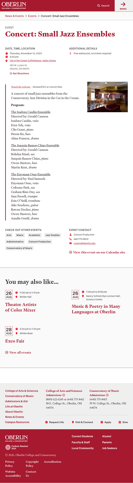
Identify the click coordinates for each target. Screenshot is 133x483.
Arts (8, 235)
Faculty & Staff (81, 442)
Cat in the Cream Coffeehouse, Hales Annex (33, 60)
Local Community (83, 448)
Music (20, 235)
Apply (107, 422)
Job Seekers (109, 448)
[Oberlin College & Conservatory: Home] (14, 5)
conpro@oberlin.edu (84, 243)
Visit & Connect (84, 422)
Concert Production (40, 241)
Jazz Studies (53, 235)
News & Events (14, 15)
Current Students (82, 436)
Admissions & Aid (16, 401)
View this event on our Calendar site (99, 252)
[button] (102, 5)
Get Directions (21, 73)
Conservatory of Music (19, 248)
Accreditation (52, 461)
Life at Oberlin (14, 406)
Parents (107, 442)
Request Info (56, 422)
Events (32, 15)
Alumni (106, 436)
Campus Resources (17, 422)
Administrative (15, 241)
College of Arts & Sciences (21, 390)
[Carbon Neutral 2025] (33, 447)
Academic (34, 235)
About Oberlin (14, 411)
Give (125, 422)
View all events (20, 352)
